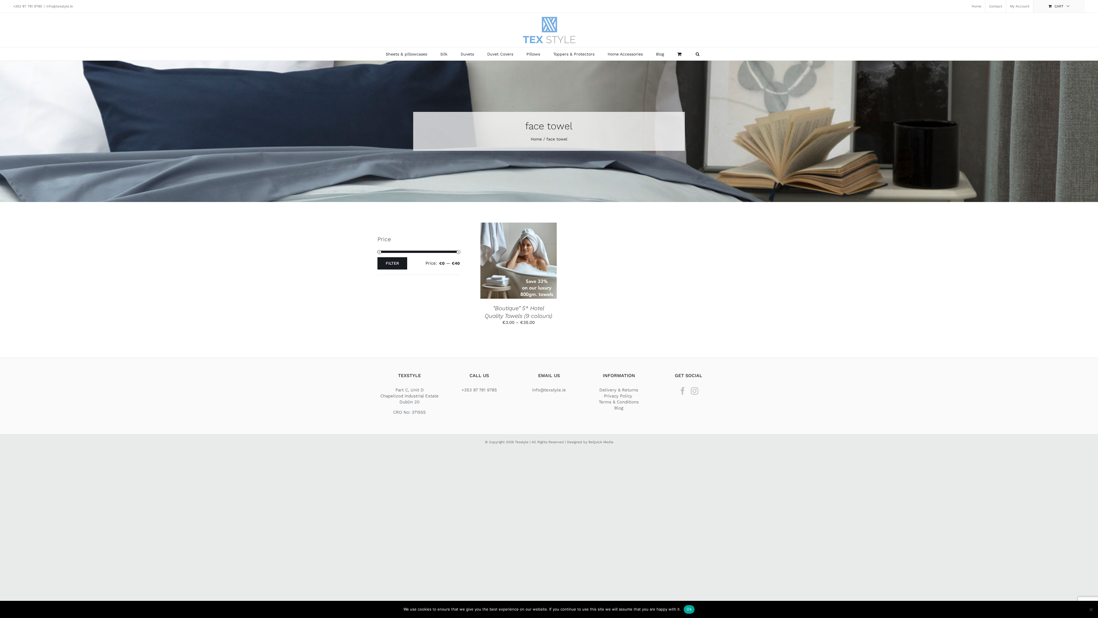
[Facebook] (682, 391)
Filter (392, 263)
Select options (514, 258)
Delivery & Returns (618, 390)
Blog (618, 408)
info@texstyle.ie (59, 6)
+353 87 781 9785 (27, 6)
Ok (689, 609)
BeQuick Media (600, 442)
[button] (697, 53)
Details (518, 264)
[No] (1091, 609)
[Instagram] (694, 391)
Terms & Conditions (619, 402)
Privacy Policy (619, 396)
